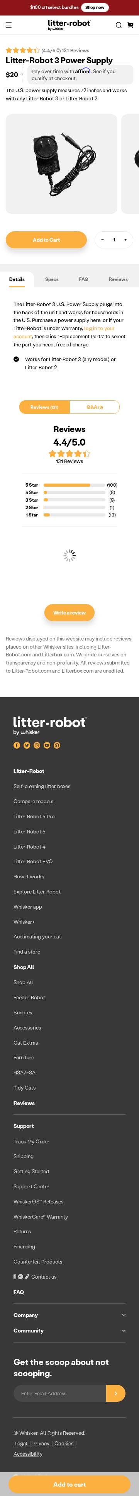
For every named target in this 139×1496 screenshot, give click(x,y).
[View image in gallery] (61, 164)
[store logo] (69, 25)
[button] (9, 25)
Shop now (95, 7)
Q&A (94, 407)
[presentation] (69, 1053)
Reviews (118, 279)
